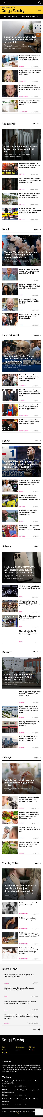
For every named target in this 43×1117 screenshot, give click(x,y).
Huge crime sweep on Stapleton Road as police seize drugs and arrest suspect (30, 210)
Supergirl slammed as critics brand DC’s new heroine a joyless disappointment (29, 406)
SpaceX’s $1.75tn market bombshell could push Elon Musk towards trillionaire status (28, 709)
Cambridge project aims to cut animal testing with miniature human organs (29, 799)
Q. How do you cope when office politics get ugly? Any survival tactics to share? (29, 935)
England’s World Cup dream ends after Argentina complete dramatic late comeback (19, 464)
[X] (9, 3)
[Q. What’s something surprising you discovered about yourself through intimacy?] (10, 953)
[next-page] (39, 1029)
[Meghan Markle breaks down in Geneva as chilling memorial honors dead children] (21, 250)
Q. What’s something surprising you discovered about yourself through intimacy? (28, 950)
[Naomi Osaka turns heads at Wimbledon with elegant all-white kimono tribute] (10, 486)
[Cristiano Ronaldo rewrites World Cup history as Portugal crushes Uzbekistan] (10, 531)
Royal (21, 280)
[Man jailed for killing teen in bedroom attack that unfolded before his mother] (10, 184)
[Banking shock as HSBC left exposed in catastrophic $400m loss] (10, 727)
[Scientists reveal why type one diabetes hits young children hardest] (21, 778)
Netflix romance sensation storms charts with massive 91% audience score (29, 421)
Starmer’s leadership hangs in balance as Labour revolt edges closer (19, 989)
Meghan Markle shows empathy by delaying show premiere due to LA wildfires (20, 1002)
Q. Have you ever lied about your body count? (29, 904)
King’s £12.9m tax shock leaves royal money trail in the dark (28, 301)
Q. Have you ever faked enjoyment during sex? (27, 919)
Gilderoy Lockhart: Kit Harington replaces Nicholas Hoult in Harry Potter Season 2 (29, 88)
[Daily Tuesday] (14, 11)
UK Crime (21, 174)
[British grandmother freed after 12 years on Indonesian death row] (21, 145)
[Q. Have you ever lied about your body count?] (10, 908)
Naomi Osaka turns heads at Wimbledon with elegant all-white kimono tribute (29, 482)
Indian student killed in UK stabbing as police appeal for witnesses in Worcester (29, 165)
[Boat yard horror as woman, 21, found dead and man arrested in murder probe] (10, 199)
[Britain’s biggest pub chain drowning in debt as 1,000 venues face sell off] (21, 673)
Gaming (6, 1023)
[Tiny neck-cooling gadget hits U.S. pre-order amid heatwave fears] (10, 621)
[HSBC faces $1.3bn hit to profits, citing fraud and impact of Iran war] (10, 742)
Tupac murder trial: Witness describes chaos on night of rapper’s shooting (19, 359)
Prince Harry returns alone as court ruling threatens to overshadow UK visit (29, 271)
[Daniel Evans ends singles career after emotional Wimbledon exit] (10, 516)
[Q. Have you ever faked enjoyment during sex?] (10, 923)
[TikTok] (4, 3)
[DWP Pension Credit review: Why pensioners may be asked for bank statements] (10, 61)
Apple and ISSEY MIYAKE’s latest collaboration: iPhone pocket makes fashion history (19, 570)
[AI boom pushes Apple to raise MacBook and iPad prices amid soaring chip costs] (10, 606)
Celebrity (22, 81)
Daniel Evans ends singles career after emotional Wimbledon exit (28, 512)
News (5, 996)
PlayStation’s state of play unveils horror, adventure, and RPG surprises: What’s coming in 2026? (21, 1016)
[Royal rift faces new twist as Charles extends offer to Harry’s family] (10, 319)
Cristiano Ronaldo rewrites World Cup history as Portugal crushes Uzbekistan (29, 527)
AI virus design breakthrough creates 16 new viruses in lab (29, 587)
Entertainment (23, 96)
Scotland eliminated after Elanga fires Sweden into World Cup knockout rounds (29, 497)
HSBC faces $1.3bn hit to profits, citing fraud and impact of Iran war (28, 738)
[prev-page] (34, 1029)
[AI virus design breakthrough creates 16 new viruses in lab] (10, 591)
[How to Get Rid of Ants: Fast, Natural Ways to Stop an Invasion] (10, 106)
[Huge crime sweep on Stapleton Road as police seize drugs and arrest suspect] (10, 214)
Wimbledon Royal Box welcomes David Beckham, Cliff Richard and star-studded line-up (28, 377)
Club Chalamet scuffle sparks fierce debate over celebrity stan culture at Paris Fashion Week (29, 392)
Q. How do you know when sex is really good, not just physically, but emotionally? (20, 888)
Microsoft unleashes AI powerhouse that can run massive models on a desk (28, 633)
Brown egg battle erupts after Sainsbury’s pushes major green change (29, 693)
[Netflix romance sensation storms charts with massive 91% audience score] (10, 425)
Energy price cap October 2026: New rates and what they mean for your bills (20, 39)
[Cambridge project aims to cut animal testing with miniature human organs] (10, 802)
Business (21, 702)
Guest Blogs (23, 111)
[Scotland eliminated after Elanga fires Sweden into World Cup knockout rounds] (10, 500)
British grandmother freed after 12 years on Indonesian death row (20, 149)
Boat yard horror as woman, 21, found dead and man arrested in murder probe (29, 195)
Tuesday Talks (23, 913)
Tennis (21, 491)
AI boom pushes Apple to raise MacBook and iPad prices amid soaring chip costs (30, 603)
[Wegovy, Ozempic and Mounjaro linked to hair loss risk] (10, 832)
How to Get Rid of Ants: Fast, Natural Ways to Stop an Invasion (30, 102)
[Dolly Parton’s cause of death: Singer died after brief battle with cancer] (10, 76)
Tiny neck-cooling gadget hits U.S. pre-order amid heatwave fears (29, 618)
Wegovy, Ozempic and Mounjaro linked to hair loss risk (29, 829)
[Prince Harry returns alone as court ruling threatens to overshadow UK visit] (10, 274)
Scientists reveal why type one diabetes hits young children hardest (19, 783)
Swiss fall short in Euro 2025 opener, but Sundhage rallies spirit (19, 975)
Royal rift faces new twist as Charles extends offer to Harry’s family (29, 316)
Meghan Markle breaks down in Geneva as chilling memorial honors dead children (20, 255)
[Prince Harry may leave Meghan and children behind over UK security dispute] (10, 289)
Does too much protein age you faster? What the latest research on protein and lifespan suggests (29, 815)
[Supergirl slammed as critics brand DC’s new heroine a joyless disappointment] (10, 410)
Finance (21, 66)
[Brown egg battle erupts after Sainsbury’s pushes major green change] (10, 697)
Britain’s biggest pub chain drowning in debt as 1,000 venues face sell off (18, 677)
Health (21, 808)
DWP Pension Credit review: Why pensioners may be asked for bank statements (29, 57)
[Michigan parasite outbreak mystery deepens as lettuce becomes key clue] (10, 847)
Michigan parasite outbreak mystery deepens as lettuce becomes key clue (29, 844)
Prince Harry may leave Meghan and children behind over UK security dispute (29, 286)
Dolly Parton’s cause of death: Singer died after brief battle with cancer (30, 72)
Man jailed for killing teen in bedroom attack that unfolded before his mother (30, 180)
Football (22, 506)
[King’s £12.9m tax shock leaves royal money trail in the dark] (10, 304)
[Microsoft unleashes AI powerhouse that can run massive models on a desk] (10, 636)
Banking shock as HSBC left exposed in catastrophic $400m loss (29, 723)
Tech (20, 596)
